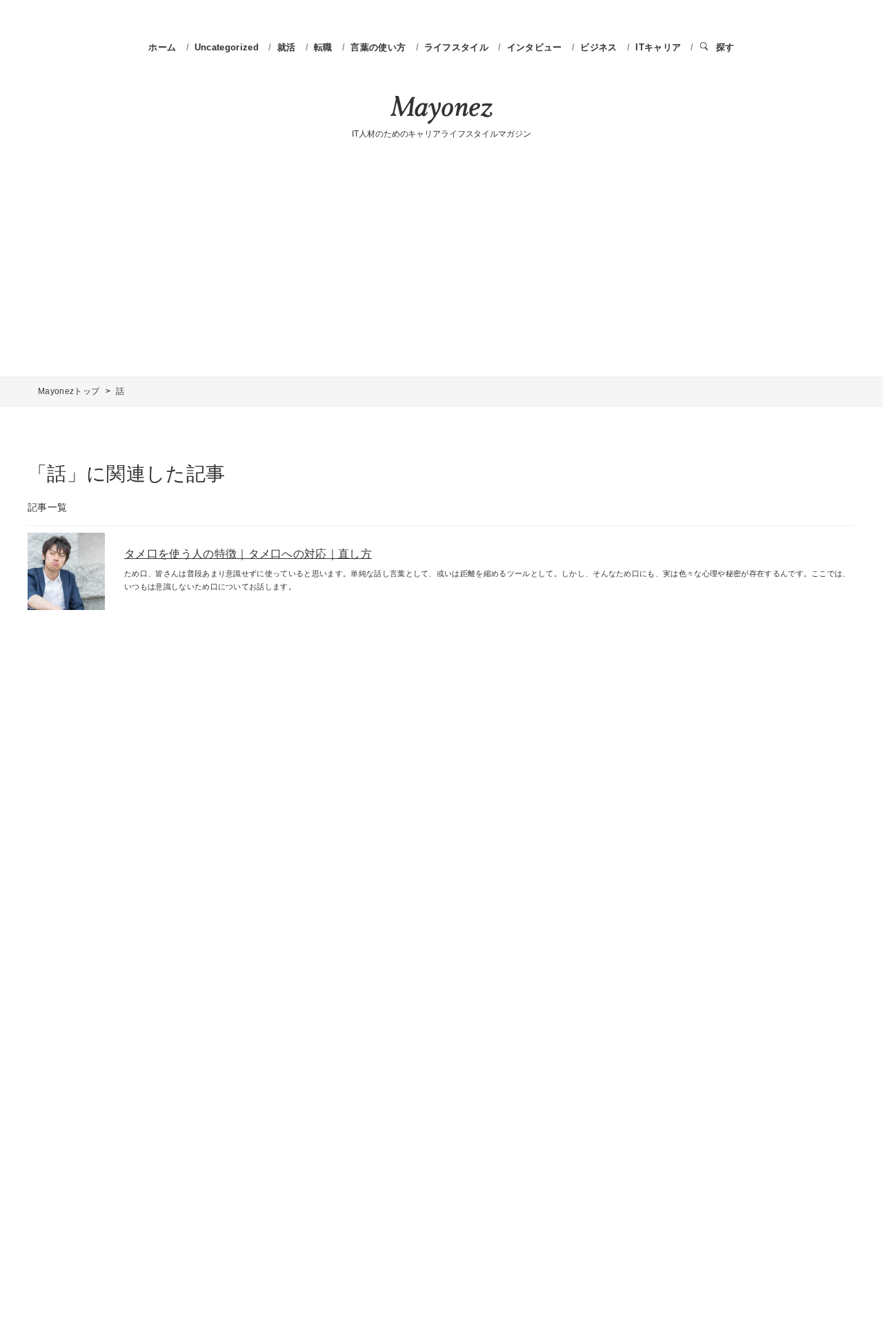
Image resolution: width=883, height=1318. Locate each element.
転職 (324, 47)
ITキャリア (659, 47)
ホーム (162, 47)
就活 (288, 47)
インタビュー (536, 47)
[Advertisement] (441, 259)
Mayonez (441, 109)
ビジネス (600, 47)
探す (725, 47)
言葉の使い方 (379, 47)
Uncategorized (228, 47)
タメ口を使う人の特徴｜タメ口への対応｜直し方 (248, 554)
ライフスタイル (458, 47)
